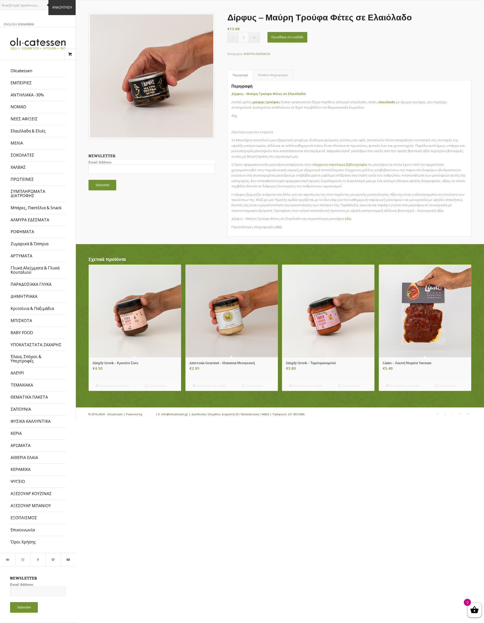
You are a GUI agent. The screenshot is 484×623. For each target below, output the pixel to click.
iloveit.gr (149, 414)
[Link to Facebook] (37, 559)
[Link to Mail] (7, 559)
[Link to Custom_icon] (52, 559)
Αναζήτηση (62, 7)
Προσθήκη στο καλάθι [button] (114, 386)
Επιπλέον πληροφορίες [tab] (273, 75)
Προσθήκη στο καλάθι (287, 37)
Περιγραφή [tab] (240, 75)
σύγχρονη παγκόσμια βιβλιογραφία (339, 164)
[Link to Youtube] (68, 559)
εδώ (348, 218)
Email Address (21, 584)
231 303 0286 (296, 414)
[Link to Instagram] (22, 559)
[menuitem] (38, 71)
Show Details (156, 386)
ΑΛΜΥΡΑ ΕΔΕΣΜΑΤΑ (257, 54)
